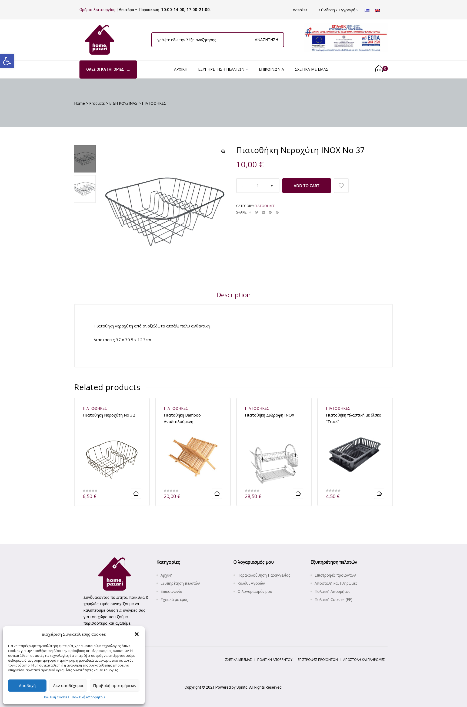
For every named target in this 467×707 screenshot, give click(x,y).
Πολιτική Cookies (56, 697)
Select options (379, 494)
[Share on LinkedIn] (263, 212)
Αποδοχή (27, 685)
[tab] (233, 295)
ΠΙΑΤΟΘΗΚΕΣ (265, 206)
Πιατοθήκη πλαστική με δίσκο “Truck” (353, 418)
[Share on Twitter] (256, 212)
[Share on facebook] (250, 212)
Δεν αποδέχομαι (68, 685)
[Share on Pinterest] (277, 212)
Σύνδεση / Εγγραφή (336, 9)
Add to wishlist (341, 185)
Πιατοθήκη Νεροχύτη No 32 (109, 415)
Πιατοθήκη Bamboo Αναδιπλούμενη (182, 418)
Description (233, 294)
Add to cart (306, 185)
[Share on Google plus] (270, 212)
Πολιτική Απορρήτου (88, 697)
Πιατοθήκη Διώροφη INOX (269, 415)
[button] (7, 61)
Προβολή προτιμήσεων (114, 685)
